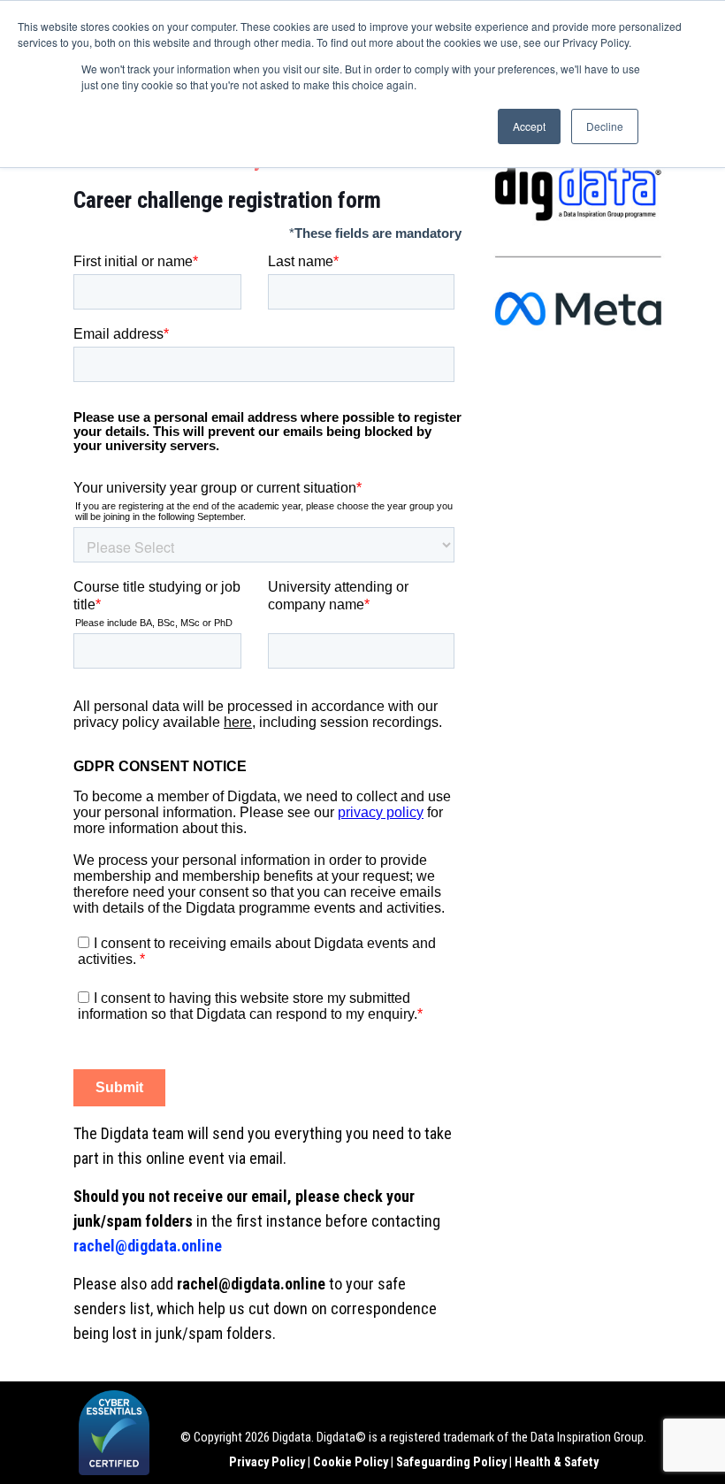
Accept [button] (529, 126)
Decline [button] (604, 126)
